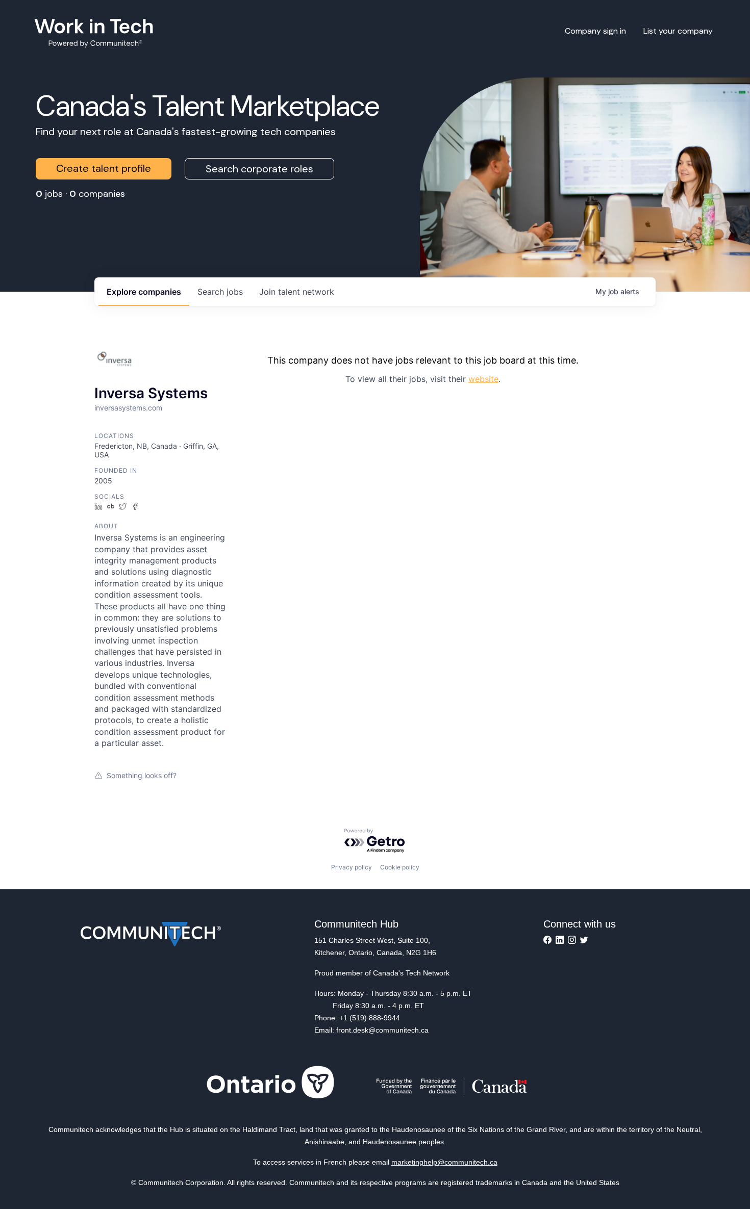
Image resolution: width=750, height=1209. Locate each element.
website (483, 379)
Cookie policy (399, 867)
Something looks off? (142, 775)
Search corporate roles (259, 168)
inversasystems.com (128, 407)
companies (144, 292)
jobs (220, 292)
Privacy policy (351, 867)
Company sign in (595, 30)
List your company (678, 30)
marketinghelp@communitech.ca (444, 1162)
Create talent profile (103, 168)
